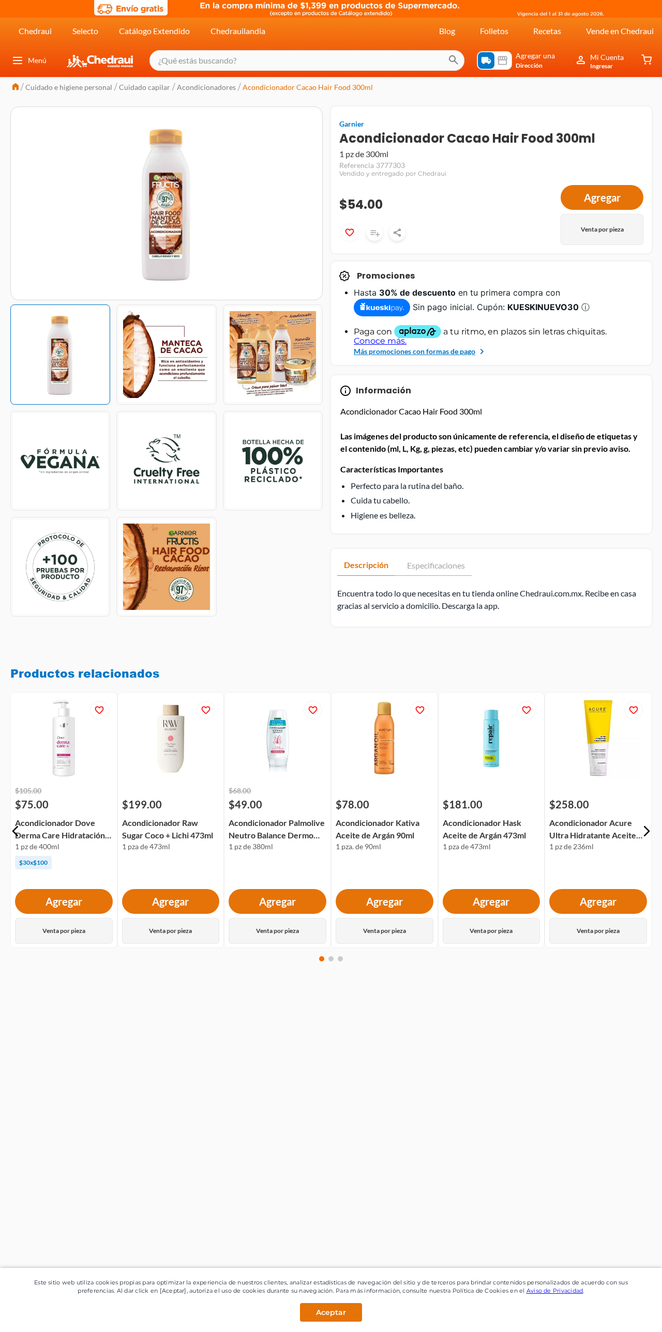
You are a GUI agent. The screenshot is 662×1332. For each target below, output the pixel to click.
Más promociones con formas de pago (414, 351)
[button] (15, 831)
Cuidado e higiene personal (68, 87)
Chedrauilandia (237, 31)
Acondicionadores (206, 87)
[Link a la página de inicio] (15, 87)
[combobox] (306, 60)
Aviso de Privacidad (554, 1290)
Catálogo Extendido (154, 31)
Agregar (602, 197)
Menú (37, 60)
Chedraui (35, 31)
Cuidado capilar (144, 87)
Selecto (85, 31)
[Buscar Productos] (453, 60)
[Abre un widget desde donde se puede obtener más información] (620, 1314)
